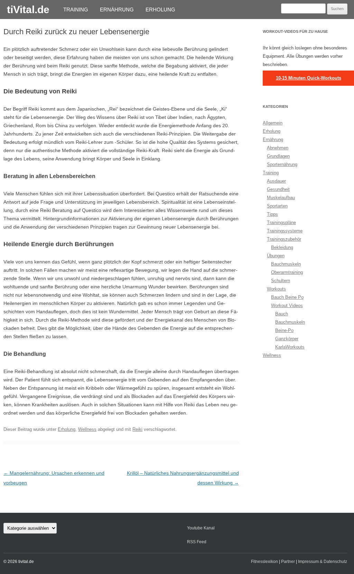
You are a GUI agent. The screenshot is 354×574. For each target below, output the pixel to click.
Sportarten (277, 206)
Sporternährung (282, 164)
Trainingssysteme (284, 230)
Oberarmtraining (287, 272)
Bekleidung (282, 247)
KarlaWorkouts (290, 347)
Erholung (160, 9)
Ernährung (117, 9)
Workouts (276, 288)
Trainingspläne (281, 222)
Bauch (281, 313)
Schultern (280, 280)
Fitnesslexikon (264, 561)
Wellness (87, 429)
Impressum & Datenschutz (322, 561)
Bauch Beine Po (287, 297)
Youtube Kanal (201, 528)
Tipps (272, 214)
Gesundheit (278, 189)
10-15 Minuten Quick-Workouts (308, 78)
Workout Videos (287, 305)
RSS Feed (196, 541)
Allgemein (272, 123)
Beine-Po (284, 330)
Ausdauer (276, 181)
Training (75, 9)
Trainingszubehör (284, 239)
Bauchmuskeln (286, 264)
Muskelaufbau (281, 197)
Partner (288, 561)
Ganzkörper (286, 338)
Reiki (137, 429)
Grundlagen (278, 156)
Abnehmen (277, 147)
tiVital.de (28, 9)
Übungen (276, 255)
